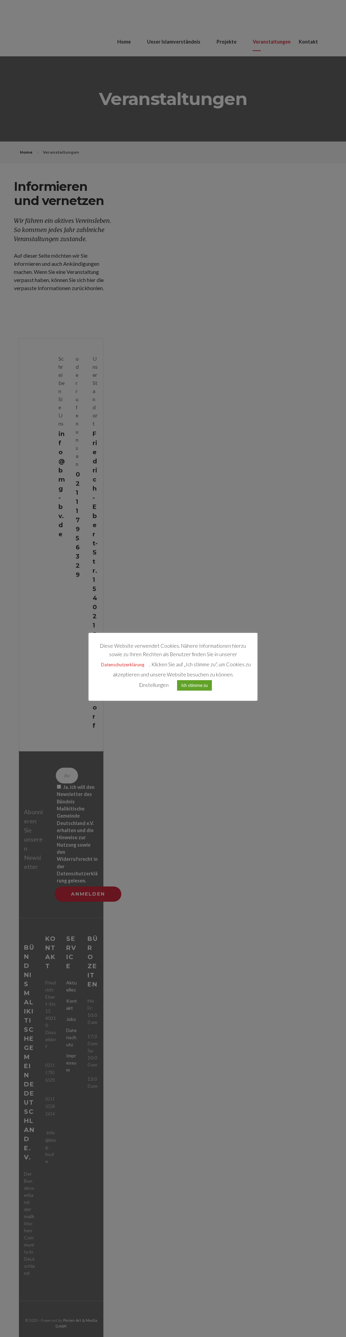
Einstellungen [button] (154, 685)
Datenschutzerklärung (122, 664)
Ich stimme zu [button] (194, 685)
